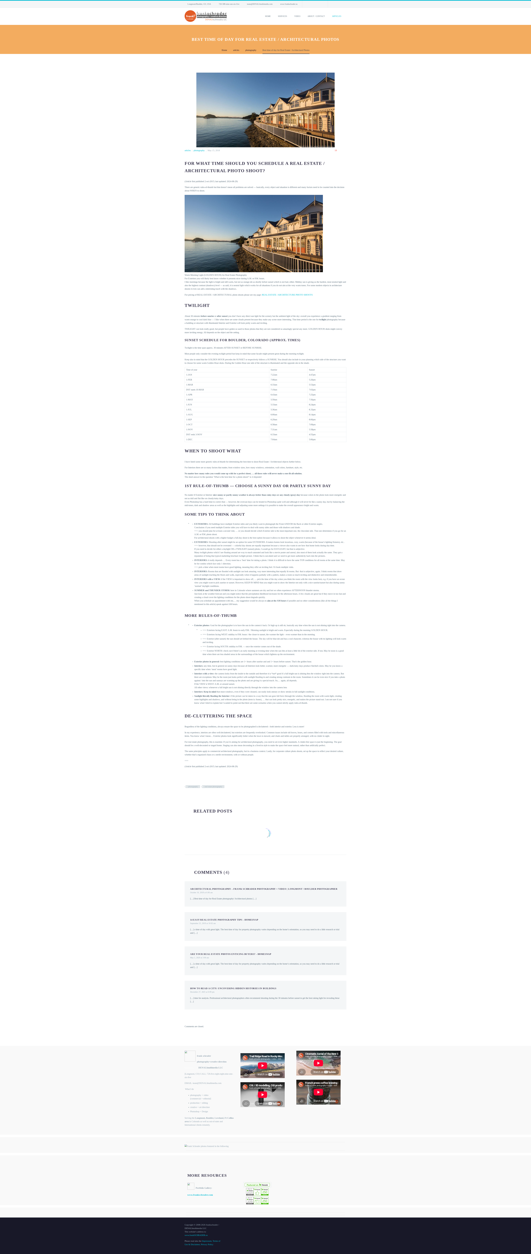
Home (268, 16)
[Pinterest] (195, 795)
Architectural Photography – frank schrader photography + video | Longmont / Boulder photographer (264, 889)
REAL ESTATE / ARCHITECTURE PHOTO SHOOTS (287, 295)
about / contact (316, 16)
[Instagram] (313, 4)
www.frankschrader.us (288, 4)
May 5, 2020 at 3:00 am (199, 958)
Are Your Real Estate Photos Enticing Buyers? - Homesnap (230, 954)
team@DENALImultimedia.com (260, 4)
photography (199, 150)
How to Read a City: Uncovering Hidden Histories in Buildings (233, 988)
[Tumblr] (199, 795)
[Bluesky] (317, 4)
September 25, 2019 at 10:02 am (203, 923)
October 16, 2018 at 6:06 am (201, 892)
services (282, 16)
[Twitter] (190, 795)
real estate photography (213, 787)
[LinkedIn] (308, 4)
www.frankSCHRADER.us (196, 1235)
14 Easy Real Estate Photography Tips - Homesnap (224, 920)
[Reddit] (207, 795)
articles (336, 16)
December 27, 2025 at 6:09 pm (202, 992)
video (297, 16)
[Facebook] (186, 795)
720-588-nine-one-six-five (229, 4)
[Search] (346, 16)
